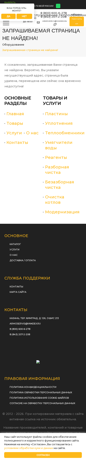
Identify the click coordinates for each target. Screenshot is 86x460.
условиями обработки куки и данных (28, 448)
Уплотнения (59, 123)
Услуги (14, 132)
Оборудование (13, 44)
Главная (15, 113)
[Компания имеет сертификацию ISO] (43, 360)
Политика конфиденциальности (33, 387)
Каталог (15, 244)
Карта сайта (18, 292)
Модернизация (62, 211)
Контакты (17, 142)
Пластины (56, 113)
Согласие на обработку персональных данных (42, 403)
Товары (14, 123)
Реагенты (56, 157)
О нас (32, 132)
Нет (24, 16)
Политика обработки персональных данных (41, 392)
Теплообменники (65, 132)
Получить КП (77, 21)
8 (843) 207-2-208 (54, 16)
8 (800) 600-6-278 (53, 13)
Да (8, 16)
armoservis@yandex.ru (54, 21)
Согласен (43, 455)
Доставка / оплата (23, 260)
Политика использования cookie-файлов (39, 397)
